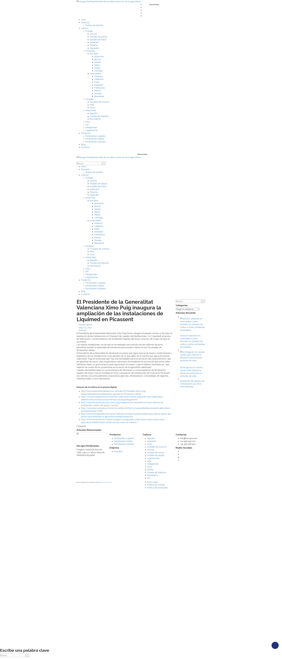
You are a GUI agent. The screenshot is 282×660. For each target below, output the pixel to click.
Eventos (82, 330)
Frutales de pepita (155, 455)
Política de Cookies (156, 485)
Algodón (151, 438)
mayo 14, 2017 (85, 327)
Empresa (118, 451)
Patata (150, 469)
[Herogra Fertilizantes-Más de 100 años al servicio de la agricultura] (108, 1)
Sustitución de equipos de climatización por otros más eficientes (192, 384)
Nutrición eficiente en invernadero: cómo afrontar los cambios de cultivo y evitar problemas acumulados (192, 341)
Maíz (149, 461)
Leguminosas (153, 458)
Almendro (151, 441)
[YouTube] (143, 10)
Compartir (81, 426)
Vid (148, 478)
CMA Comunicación (106, 482)
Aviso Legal (152, 482)
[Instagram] (143, 16)
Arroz (149, 444)
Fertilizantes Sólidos (123, 441)
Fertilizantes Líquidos (124, 438)
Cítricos (150, 450)
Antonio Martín (86, 325)
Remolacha (152, 475)
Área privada (154, 4)
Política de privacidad (157, 488)
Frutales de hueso (155, 452)
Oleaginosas (153, 464)
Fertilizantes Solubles (124, 444)
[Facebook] (143, 7)
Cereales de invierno (157, 447)
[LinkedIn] (143, 13)
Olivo (149, 467)
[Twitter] (143, 4)
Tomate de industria (156, 472)
